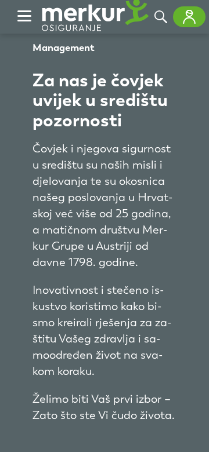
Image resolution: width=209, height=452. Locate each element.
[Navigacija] (24, 17)
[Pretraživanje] (160, 16)
